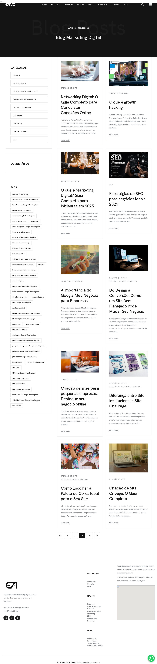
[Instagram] (5, 618)
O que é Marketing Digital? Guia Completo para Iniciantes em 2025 (77, 198)
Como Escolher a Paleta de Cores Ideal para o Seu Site (80, 493)
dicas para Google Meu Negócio (24, 275)
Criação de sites (18, 254)
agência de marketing (20, 194)
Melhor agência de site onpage (23, 319)
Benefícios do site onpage (21, 210)
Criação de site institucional (125, 387)
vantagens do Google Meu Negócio (25, 395)
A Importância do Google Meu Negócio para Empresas (79, 295)
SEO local (16, 368)
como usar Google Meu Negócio (24, 237)
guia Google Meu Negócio (21, 302)
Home (44, 4)
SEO (111, 185)
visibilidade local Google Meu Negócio (26, 400)
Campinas (35, 221)
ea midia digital (17, 281)
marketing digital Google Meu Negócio (26, 313)
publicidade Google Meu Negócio (24, 357)
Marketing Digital (118, 93)
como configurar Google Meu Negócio (26, 227)
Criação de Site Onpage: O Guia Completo (123, 493)
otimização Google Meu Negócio (24, 335)
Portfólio (55, 4)
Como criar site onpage (21, 232)
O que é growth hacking (122, 104)
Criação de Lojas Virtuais (94, 607)
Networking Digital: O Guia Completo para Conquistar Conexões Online (79, 104)
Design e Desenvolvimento (123, 281)
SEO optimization (18, 384)
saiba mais (65, 140)
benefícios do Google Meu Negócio (25, 205)
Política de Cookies (95, 645)
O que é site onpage (19, 329)
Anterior (60, 535)
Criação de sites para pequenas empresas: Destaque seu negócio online (80, 396)
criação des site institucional (22, 264)
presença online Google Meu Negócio (26, 351)
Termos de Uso (93, 643)
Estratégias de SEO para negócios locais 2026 (127, 199)
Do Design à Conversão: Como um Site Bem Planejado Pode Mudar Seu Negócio (126, 300)
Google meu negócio (72, 281)
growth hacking (38, 297)
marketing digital (18, 308)
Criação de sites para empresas (24, 259)
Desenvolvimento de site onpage (24, 270)
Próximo (97, 535)
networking (16, 324)
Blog (126, 4)
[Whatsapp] (11, 618)
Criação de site (69, 88)
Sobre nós (102, 4)
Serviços (69, 4)
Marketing (17, 123)
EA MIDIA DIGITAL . (74, 657)
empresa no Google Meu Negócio (24, 286)
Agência (16, 75)
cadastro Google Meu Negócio (23, 216)
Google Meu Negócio (92, 619)
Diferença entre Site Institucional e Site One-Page (126, 401)
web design (16, 405)
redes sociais (17, 362)
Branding (91, 613)
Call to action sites (19, 221)
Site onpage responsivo (21, 389)
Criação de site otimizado (21, 248)
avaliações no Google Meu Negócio (25, 199)
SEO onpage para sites (20, 378)
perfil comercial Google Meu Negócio (26, 340)
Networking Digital (32, 324)
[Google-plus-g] (17, 618)
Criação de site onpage (21, 243)
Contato (115, 4)
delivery (41, 264)
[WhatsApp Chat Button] (151, 658)
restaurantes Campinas (35, 362)
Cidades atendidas (85, 4)
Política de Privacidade (92, 639)
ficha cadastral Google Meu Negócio (25, 292)
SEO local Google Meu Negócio (23, 373)
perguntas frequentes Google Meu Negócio (28, 346)
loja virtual (17, 115)
